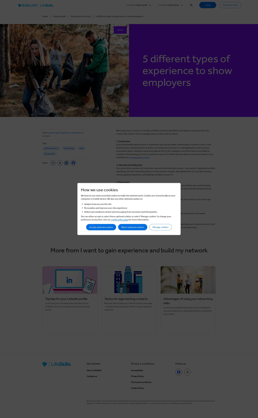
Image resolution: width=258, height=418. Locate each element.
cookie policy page (119, 219)
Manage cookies (161, 227)
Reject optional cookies (132, 227)
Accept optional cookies (101, 227)
